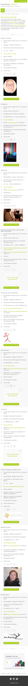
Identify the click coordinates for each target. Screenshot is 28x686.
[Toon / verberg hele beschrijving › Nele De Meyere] (15, 373)
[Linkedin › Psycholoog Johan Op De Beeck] (11, 330)
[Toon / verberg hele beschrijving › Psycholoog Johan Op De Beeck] (15, 316)
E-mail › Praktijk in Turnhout (10, 53)
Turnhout (11, 44)
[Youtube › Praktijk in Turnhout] (14, 74)
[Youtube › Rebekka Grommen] (14, 564)
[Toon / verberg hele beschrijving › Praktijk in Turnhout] (15, 60)
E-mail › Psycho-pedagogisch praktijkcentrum (14, 486)
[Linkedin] (17, 679)
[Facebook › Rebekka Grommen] (8, 564)
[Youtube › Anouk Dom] (14, 446)
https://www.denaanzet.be (13, 614)
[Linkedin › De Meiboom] (11, 140)
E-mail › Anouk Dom (8, 424)
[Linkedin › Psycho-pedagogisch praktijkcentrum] (11, 509)
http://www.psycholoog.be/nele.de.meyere (17, 368)
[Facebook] (14, 679)
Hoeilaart (14, 476)
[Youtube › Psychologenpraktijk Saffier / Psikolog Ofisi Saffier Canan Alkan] (14, 269)
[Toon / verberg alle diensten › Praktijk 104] (15, 196)
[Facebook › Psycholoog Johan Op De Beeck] (8, 330)
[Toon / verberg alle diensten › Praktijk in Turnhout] (15, 64)
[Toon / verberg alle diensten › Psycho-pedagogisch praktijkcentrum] (15, 497)
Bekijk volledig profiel (11, 98)
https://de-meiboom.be (13, 122)
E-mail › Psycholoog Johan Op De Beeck (13, 308)
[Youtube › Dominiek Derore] (14, 630)
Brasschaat (12, 416)
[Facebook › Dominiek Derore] (8, 630)
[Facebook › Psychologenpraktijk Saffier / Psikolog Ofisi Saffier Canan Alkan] (8, 269)
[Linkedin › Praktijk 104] (11, 206)
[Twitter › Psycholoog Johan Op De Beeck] (5, 330)
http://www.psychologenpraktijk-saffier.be (17, 252)
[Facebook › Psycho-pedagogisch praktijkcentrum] (8, 509)
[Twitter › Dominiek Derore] (5, 630)
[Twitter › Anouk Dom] (5, 446)
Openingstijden (8, 199)
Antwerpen (6, 44)
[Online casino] (14, 653)
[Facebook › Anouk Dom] (8, 446)
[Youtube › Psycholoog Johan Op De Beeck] (14, 330)
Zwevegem (14, 601)
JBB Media (13, 682)
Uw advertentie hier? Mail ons (14, 668)
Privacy (16, 682)
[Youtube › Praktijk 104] (14, 206)
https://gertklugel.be (12, 189)
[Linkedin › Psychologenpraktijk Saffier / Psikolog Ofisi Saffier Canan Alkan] (11, 269)
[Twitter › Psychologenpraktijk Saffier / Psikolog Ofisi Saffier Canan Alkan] (5, 269)
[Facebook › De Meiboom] (8, 140)
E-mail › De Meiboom (8, 119)
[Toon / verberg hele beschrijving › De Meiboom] (15, 126)
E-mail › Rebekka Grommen (10, 542)
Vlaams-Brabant (7, 177)
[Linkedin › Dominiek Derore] (11, 630)
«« (2, 34)
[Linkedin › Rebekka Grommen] (11, 564)
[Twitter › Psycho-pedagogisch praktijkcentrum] (5, 509)
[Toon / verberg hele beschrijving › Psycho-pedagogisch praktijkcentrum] (15, 492)
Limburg (5, 111)
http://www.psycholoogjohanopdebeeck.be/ (17, 311)
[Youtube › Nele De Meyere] (14, 386)
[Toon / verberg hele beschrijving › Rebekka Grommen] (15, 550)
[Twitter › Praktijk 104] (5, 206)
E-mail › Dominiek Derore (9, 611)
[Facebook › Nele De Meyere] (8, 386)
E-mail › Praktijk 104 (8, 187)
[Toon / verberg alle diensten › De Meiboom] (15, 130)
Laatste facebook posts (9, 503)
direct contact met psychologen (19, 25)
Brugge (14, 357)
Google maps (18, 44)
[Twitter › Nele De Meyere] (5, 386)
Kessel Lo (14, 177)
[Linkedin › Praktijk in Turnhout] (11, 74)
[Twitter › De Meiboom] (5, 140)
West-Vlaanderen (7, 357)
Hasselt (10, 111)
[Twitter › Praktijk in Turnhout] (5, 74)
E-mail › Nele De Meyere (9, 365)
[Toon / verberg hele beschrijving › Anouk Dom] (15, 432)
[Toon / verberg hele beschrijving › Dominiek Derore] (15, 618)
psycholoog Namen (13, 22)
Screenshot (22, 122)
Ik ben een (20, 1)
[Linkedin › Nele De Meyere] (11, 386)
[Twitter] (10, 679)
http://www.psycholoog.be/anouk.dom (16, 427)
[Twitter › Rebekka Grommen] (5, 564)
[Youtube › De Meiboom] (14, 140)
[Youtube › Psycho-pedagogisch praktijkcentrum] (14, 509)
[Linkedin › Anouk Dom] (11, 446)
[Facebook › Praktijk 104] (8, 206)
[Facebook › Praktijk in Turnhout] (8, 74)
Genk (9, 238)
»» (23, 34)
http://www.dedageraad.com (14, 545)
